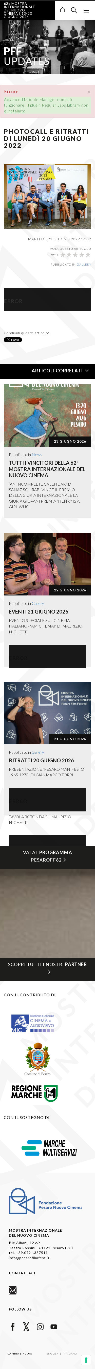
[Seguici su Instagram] (40, 1326)
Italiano (70, 1353)
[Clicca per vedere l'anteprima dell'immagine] (47, 195)
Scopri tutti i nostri (47, 964)
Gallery (84, 264)
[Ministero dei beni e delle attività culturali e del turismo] (37, 1023)
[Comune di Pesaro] (37, 1058)
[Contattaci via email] (13, 1290)
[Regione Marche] (34, 1092)
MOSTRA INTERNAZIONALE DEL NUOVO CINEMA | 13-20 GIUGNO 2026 (19, 10)
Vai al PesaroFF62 (47, 856)
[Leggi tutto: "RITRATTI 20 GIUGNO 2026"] (47, 713)
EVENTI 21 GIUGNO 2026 (38, 611)
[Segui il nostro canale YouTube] (54, 1326)
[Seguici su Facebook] (13, 1326)
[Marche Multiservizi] (49, 1147)
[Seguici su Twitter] (26, 1326)
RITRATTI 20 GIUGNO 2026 (41, 760)
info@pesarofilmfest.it (29, 1258)
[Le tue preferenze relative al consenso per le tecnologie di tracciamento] (86, 1360)
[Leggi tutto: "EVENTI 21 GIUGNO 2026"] (47, 564)
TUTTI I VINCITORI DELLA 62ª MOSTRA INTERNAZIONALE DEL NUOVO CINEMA (47, 469)
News (37, 454)
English (53, 1353)
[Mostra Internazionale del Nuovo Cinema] (62, 9)
